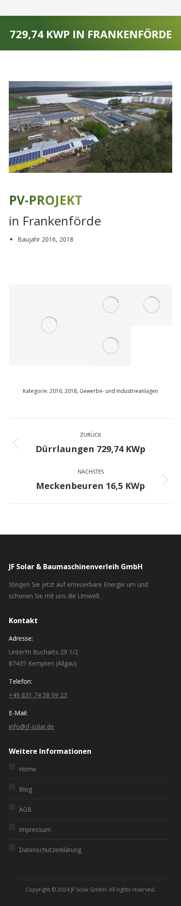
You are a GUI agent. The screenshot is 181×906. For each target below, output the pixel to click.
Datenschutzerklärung (50, 849)
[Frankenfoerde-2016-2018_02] (110, 345)
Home (27, 769)
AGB (25, 809)
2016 (56, 391)
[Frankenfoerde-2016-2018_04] (110, 305)
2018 (71, 391)
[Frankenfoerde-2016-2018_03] (151, 305)
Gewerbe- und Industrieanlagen (119, 391)
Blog (25, 789)
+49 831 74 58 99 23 (38, 695)
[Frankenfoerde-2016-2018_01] (49, 325)
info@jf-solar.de (31, 726)
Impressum (35, 829)
